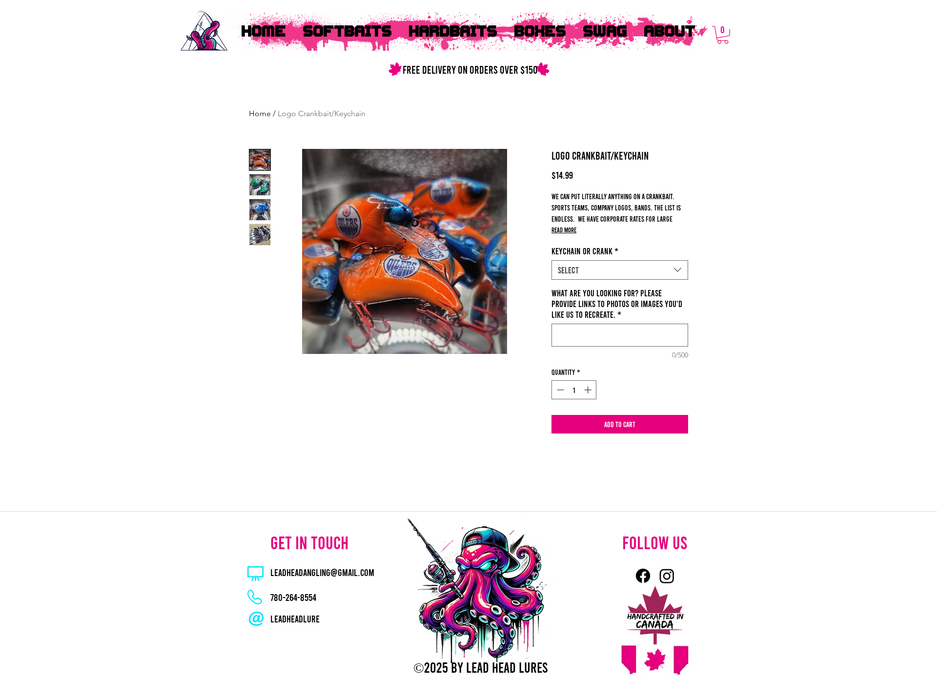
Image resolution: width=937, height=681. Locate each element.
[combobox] (619, 270)
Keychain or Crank (584, 251)
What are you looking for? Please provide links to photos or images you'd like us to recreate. (616, 304)
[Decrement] (559, 390)
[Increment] (588, 390)
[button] (722, 35)
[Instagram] (666, 575)
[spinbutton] (574, 390)
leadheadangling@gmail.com (322, 572)
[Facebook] (642, 575)
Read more (563, 230)
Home (260, 113)
